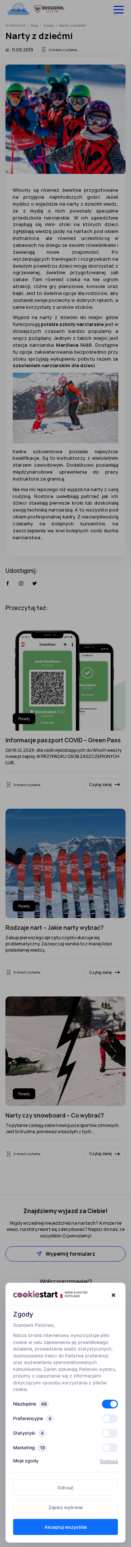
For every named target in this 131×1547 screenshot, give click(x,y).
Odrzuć (65, 1487)
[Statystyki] (110, 1433)
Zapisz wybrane (65, 1507)
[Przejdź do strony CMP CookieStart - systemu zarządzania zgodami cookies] (50, 1294)
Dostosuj (109, 1461)
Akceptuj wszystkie (65, 1527)
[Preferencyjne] (110, 1418)
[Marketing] (110, 1447)
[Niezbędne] (110, 1404)
